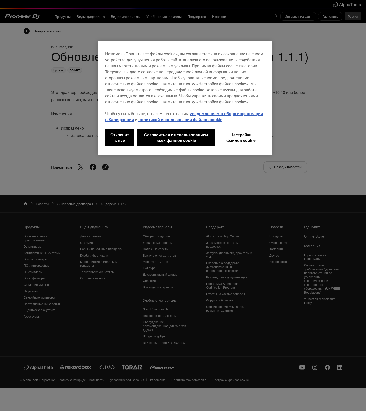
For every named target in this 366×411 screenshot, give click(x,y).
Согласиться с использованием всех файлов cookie (176, 137)
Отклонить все (119, 137)
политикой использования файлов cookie (180, 119)
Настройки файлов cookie (241, 137)
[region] (185, 98)
